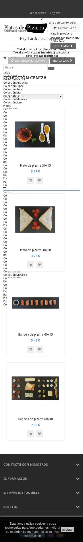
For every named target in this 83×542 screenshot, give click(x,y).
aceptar (67, 529)
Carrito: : (67, 28)
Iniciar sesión (37, 13)
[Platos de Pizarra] (25, 35)
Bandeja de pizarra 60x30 (35, 419)
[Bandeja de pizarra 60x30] (35, 412)
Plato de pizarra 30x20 (35, 250)
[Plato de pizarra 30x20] (35, 243)
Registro (55, 13)
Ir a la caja (61, 60)
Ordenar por (11, 96)
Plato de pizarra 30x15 (35, 165)
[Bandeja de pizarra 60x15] (35, 327)
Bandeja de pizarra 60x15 (35, 334)
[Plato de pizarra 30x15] (35, 158)
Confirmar (61, 46)
